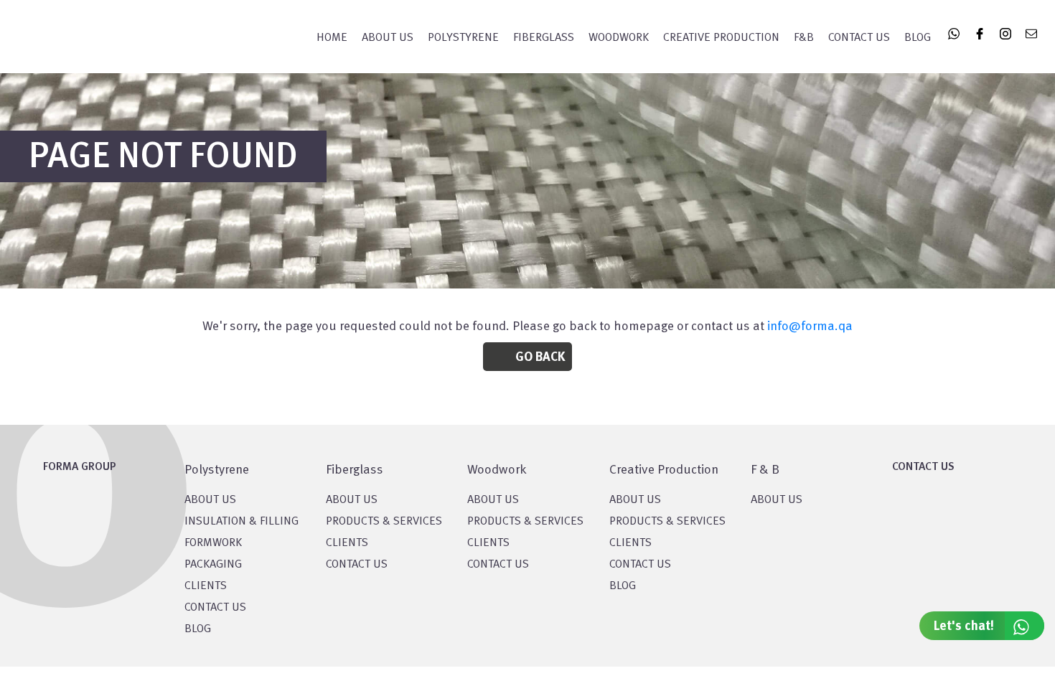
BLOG (197, 629)
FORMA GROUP (79, 467)
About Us (387, 38)
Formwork (213, 543)
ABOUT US (776, 500)
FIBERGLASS (543, 38)
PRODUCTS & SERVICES (384, 521)
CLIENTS (205, 586)
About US (210, 500)
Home (331, 38)
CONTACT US (215, 608)
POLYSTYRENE (463, 38)
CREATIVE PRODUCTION (721, 38)
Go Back (540, 357)
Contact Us (859, 38)
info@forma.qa (810, 326)
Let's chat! (964, 626)
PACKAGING (213, 564)
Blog (917, 38)
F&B (804, 38)
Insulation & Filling (241, 521)
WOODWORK (619, 38)
